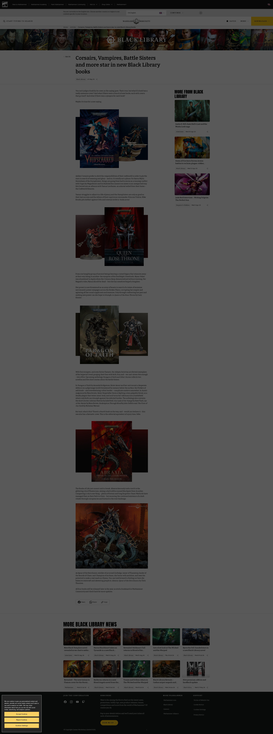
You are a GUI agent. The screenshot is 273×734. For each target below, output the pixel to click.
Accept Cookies (21, 714)
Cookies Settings (22, 725)
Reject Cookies (21, 720)
